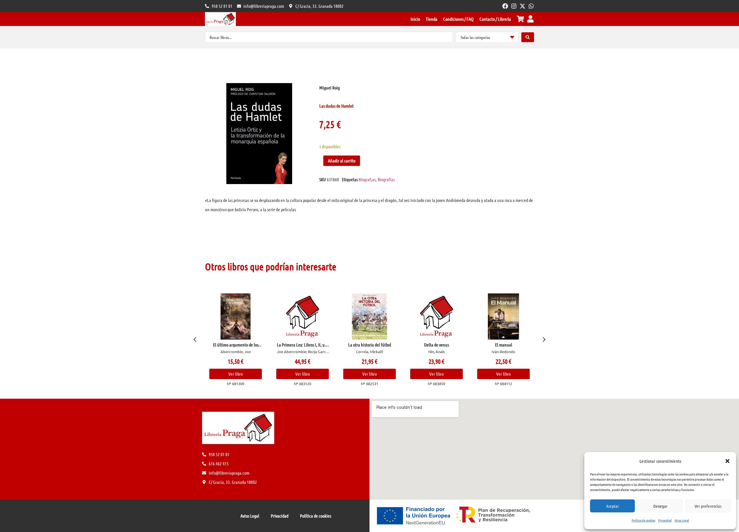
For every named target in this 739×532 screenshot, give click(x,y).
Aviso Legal (682, 520)
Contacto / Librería (495, 19)
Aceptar (612, 506)
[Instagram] (514, 6)
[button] (727, 461)
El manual (503, 344)
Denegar (660, 506)
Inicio (415, 19)
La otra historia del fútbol (369, 344)
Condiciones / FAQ (458, 19)
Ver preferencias (708, 506)
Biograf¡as (367, 179)
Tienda (431, 19)
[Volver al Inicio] (220, 19)
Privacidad (665, 520)
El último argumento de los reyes (235, 347)
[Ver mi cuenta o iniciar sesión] (530, 19)
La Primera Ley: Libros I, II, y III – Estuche (303, 347)
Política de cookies (643, 520)
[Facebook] (505, 6)
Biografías (386, 179)
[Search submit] (527, 37)
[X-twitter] (522, 6)
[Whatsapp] (531, 6)
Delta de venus (436, 344)
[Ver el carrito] (520, 19)
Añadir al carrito (341, 160)
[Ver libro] (236, 316)
